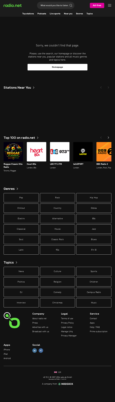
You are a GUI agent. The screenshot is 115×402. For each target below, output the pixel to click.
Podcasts (41, 14)
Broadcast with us (40, 332)
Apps (92, 323)
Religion (57, 282)
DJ (21, 292)
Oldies (94, 208)
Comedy (57, 292)
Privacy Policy (67, 323)
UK (59, 372)
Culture (57, 271)
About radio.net (39, 319)
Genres (79, 14)
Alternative (57, 219)
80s (94, 219)
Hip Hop (94, 198)
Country (57, 208)
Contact (93, 319)
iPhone (7, 350)
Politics (21, 282)
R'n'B (94, 250)
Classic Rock (57, 239)
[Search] (71, 5)
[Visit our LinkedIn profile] (34, 350)
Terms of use (67, 319)
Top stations (28, 14)
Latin (21, 250)
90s (57, 250)
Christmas (57, 303)
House (58, 229)
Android (7, 358)
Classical (21, 229)
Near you (68, 14)
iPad (6, 354)
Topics (90, 14)
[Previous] (101, 87)
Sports (94, 271)
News (21, 271)
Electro (21, 219)
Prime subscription (99, 332)
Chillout (21, 208)
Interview (21, 303)
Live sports (55, 14)
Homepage (57, 67)
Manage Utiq (67, 332)
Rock (57, 198)
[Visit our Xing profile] (41, 350)
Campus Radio (94, 292)
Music (94, 303)
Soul (21, 239)
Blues (94, 239)
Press (35, 323)
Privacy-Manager (69, 336)
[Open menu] (109, 5)
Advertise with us (40, 327)
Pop (21, 198)
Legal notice (66, 327)
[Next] (108, 87)
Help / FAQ (95, 327)
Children (94, 282)
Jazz (94, 229)
